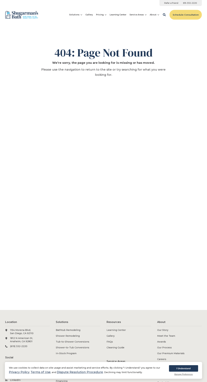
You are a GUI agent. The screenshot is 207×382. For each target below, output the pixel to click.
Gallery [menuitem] (111, 335)
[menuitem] (171, 3)
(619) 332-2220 (18, 346)
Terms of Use (41, 372)
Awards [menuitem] (161, 341)
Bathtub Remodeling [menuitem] (68, 330)
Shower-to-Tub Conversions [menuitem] (72, 347)
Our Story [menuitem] (162, 330)
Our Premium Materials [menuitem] (171, 353)
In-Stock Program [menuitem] (66, 353)
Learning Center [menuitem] (116, 330)
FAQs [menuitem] (110, 341)
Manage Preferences (183, 374)
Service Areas (137, 15)
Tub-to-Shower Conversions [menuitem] (72, 341)
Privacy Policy (19, 372)
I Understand (183, 368)
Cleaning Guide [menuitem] (115, 347)
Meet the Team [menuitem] (166, 335)
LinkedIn (15, 380)
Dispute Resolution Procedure (80, 372)
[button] (164, 14)
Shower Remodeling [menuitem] (68, 335)
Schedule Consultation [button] (186, 14)
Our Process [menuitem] (164, 347)
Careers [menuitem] (161, 359)
